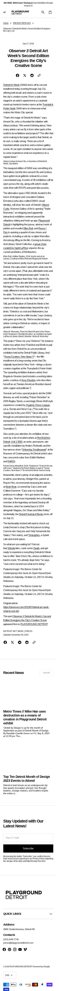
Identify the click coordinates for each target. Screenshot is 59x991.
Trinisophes (34, 535)
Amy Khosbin (28, 380)
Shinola (11, 548)
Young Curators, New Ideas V (19, 356)
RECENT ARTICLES (22, 23)
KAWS (11, 461)
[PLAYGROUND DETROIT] (20, 12)
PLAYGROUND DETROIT (34, 624)
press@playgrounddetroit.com (18, 942)
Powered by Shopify (41, 966)
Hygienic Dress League (38, 405)
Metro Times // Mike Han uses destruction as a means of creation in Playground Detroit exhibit (25, 717)
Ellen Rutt (28, 228)
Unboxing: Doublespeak (34, 449)
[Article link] (28, 708)
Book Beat (11, 486)
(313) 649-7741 (11, 939)
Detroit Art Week (11, 84)
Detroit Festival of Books (31, 514)
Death (36, 548)
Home (6, 23)
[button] (6, 12)
